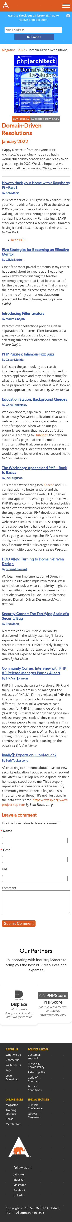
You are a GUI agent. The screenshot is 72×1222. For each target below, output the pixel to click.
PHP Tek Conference (35, 1106)
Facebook (19, 1190)
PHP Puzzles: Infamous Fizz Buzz (28, 354)
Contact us (12, 1060)
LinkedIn (18, 1195)
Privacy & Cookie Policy (36, 1065)
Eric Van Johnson (17, 678)
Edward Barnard (16, 569)
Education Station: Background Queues (34, 399)
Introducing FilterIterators (23, 313)
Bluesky (18, 1179)
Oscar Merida (15, 359)
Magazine (9, 50)
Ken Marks (12, 193)
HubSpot (41, 435)
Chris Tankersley (16, 405)
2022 (21, 50)
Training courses (11, 1111)
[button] (68, 15)
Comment (9, 888)
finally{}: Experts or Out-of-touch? (29, 755)
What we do (13, 1054)
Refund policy (37, 1072)
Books (9, 1119)
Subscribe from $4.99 (45, 119)
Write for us (13, 1065)
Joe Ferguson (14, 478)
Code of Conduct (33, 1079)
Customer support (34, 1056)
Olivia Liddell (14, 259)
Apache (49, 485)
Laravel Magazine (34, 1115)
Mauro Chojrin (15, 319)
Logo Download (12, 1077)
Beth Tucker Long (17, 760)
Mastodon (19, 1185)
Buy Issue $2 (21, 119)
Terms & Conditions (35, 1088)
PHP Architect (19, 1150)
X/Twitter (19, 1174)
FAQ (8, 1070)
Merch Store (14, 1124)
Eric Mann (12, 624)
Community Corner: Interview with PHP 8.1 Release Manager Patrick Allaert (34, 670)
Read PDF (18, 240)
